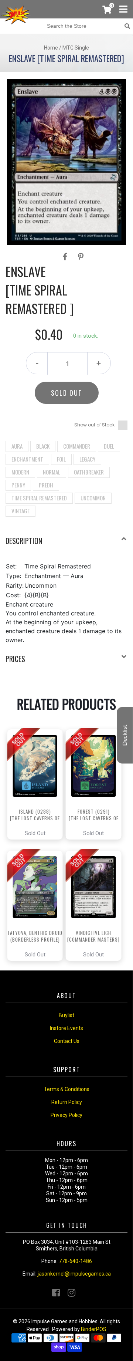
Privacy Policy (66, 1115)
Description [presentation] (24, 540)
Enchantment (27, 459)
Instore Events (66, 1028)
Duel (109, 446)
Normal (51, 472)
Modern (20, 472)
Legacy (87, 459)
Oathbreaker (89, 472)
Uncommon (93, 498)
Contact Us (66, 1041)
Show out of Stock (94, 425)
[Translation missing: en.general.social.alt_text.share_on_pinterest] (80, 256)
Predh (46, 485)
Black (43, 446)
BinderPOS (93, 1329)
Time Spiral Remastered (39, 498)
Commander (76, 446)
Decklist (125, 735)
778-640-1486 (75, 1261)
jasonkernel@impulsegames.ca (74, 1274)
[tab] (66, 543)
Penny (18, 485)
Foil (61, 459)
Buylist (66, 1015)
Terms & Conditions (66, 1089)
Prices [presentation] (15, 658)
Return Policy (66, 1102)
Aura (17, 446)
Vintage (20, 511)
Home (51, 48)
